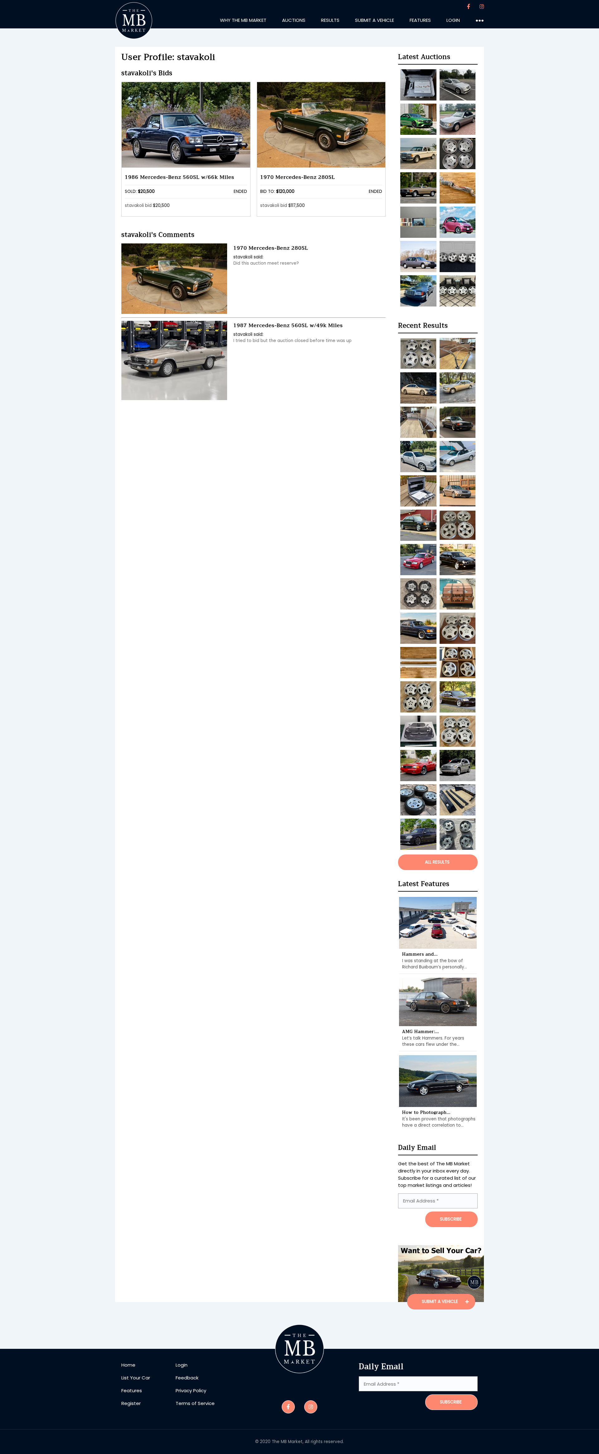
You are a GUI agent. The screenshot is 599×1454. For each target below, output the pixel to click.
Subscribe (451, 1402)
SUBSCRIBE (451, 1219)
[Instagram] (482, 6)
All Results (437, 862)
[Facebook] (468, 6)
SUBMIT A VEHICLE (440, 1302)
